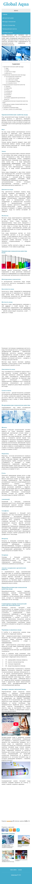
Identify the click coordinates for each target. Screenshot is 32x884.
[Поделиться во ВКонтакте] (6, 830)
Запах (6, 70)
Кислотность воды (12, 78)
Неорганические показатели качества (13, 84)
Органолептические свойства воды (13, 66)
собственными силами (23, 696)
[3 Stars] (9, 821)
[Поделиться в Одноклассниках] (10, 830)
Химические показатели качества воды (14, 75)
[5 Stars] (12, 821)
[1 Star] (7, 821)
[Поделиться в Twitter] (18, 830)
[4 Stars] (10, 821)
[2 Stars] (8, 821)
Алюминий (8, 91)
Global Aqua (16, 4)
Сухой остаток (11, 83)
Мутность (8, 73)
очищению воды (7, 642)
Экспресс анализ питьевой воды (12, 109)
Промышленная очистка (9, 29)
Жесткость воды (12, 79)
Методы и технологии (8, 21)
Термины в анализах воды (10, 107)
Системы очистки (7, 32)
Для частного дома (7, 18)
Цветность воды (10, 71)
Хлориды (7, 96)
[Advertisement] (16, 330)
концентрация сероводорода (11, 163)
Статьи (20, 869)
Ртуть (6, 89)
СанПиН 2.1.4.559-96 (9, 178)
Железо (7, 86)
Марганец (8, 88)
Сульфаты (8, 93)
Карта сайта (13, 869)
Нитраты (7, 94)
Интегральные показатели (12, 76)
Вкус (6, 68)
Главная (4, 14)
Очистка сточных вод (8, 25)
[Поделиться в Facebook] (3, 830)
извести (7, 306)
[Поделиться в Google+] (14, 830)
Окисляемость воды (13, 81)
